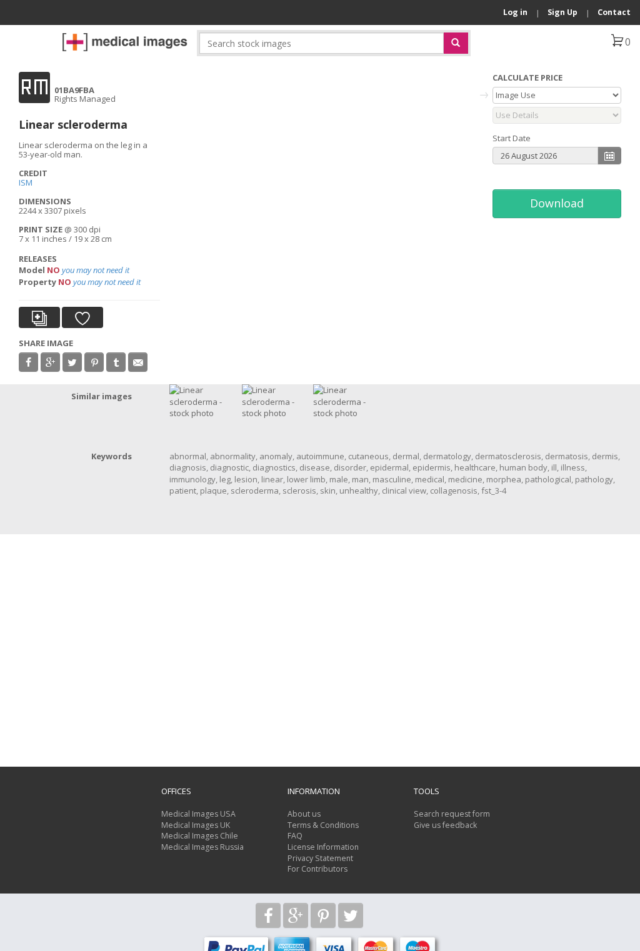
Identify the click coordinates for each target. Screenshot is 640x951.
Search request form (452, 814)
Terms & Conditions (323, 825)
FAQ (295, 835)
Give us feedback (445, 825)
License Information (323, 847)
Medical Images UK (195, 825)
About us (304, 814)
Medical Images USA (198, 814)
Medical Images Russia (202, 847)
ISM (25, 182)
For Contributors (318, 869)
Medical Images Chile (199, 835)
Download (557, 203)
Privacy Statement (320, 858)
